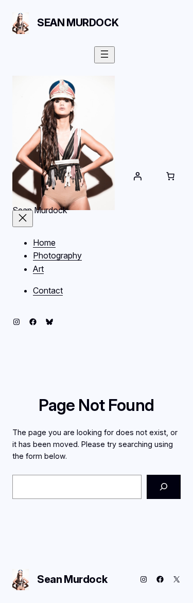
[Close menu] (22, 218)
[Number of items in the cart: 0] (170, 176)
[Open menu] (104, 54)
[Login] (137, 176)
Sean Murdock (77, 22)
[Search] (164, 487)
